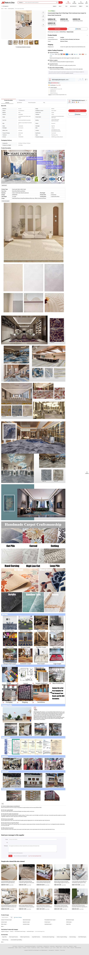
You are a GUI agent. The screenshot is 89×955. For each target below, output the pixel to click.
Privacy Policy (62, 950)
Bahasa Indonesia (78, 947)
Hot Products (15, 946)
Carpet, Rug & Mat (11, 8)
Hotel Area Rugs (5, 939)
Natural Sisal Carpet (26, 919)
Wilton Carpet (3, 924)
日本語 (58, 947)
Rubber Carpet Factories (24, 936)
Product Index (65, 946)
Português (24, 947)
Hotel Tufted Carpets (82, 936)
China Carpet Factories (13, 936)
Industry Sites (52, 946)
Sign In (49, 94)
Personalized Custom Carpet (49, 919)
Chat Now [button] (79, 28)
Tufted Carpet (68, 922)
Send (10, 855)
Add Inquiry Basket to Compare (23, 47)
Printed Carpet (47, 922)
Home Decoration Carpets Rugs (48, 936)
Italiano (38, 947)
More (2, 942)
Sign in (86, 3)
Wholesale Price (46, 946)
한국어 (54, 947)
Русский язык (33, 947)
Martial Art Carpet (26, 922)
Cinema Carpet (4, 922)
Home (2, 8)
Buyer (60, 6)
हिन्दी (60, 947)
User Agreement (51, 950)
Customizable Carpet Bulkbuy (16, 939)
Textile (6, 8)
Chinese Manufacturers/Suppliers (30, 946)
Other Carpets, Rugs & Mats (19, 8)
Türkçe (68, 947)
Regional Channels (59, 946)
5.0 (73, 102)
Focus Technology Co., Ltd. (36, 950)
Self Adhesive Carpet (70, 919)
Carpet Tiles (68, 924)
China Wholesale (39, 946)
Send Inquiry (57, 28)
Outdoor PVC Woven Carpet (6, 919)
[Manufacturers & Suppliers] (7, 2)
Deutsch (42, 947)
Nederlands (47, 947)
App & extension (73, 6)
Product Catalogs (18, 917)
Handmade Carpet (47, 924)
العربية (51, 947)
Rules (87, 6)
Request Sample (70, 31)
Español (20, 947)
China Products (20, 946)
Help (66, 6)
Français (28, 947)
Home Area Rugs (72, 936)
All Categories (5, 6)
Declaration (57, 950)
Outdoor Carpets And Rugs (62, 936)
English (16, 947)
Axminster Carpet (26, 924)
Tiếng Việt (72, 947)
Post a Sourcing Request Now (35, 855)
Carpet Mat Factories (36, 936)
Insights (75, 946)
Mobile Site (71, 946)
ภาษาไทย (64, 947)
